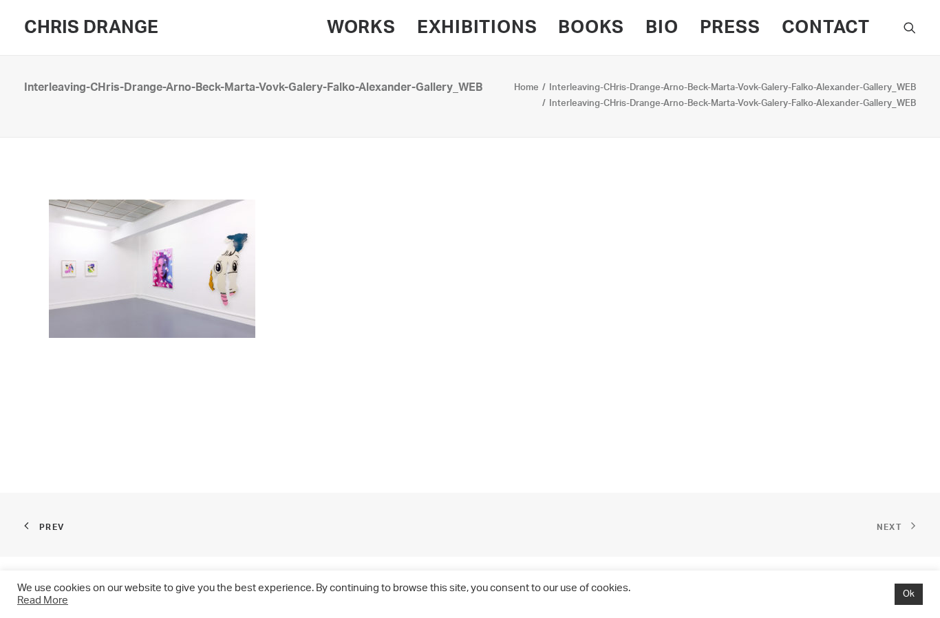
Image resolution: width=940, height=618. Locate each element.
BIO (661, 27)
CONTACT (826, 27)
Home (526, 87)
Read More (42, 600)
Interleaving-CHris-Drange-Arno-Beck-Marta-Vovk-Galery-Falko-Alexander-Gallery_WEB (732, 87)
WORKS (361, 27)
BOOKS (591, 27)
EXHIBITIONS (477, 27)
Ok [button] (909, 594)
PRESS (730, 27)
